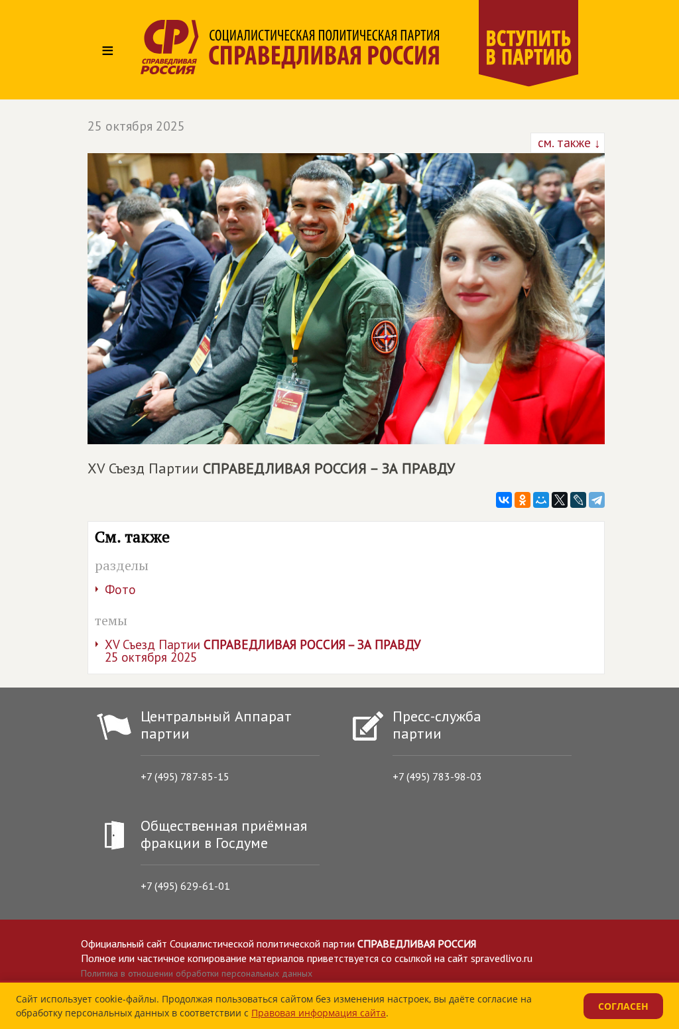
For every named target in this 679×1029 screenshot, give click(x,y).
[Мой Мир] (541, 500)
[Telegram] (597, 500)
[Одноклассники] (522, 500)
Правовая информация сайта (318, 1012)
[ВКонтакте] (504, 500)
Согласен (623, 1006)
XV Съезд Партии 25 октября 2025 (263, 650)
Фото (120, 589)
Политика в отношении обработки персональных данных (196, 973)
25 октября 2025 (136, 126)
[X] (560, 500)
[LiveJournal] (578, 500)
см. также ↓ (567, 143)
